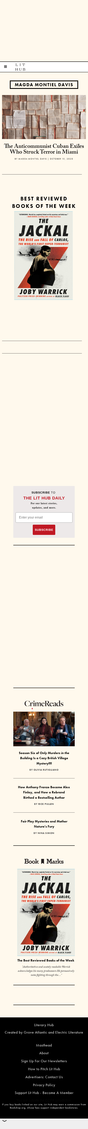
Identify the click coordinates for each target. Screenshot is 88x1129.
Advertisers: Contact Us (44, 1077)
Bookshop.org (17, 1107)
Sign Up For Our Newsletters (44, 1061)
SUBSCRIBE (44, 529)
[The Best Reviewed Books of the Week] (46, 913)
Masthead (44, 1045)
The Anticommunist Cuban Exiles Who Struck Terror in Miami (44, 150)
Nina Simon (46, 833)
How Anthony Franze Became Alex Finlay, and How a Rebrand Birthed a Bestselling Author (44, 792)
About (44, 1053)
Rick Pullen (46, 804)
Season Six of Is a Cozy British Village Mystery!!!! (44, 758)
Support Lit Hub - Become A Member (44, 1092)
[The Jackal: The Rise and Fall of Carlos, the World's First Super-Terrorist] (43, 255)
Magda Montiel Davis (44, 85)
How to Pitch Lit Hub (44, 1069)
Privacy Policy (44, 1085)
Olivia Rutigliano (46, 769)
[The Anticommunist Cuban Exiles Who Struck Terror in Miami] (44, 116)
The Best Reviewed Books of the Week (45, 960)
